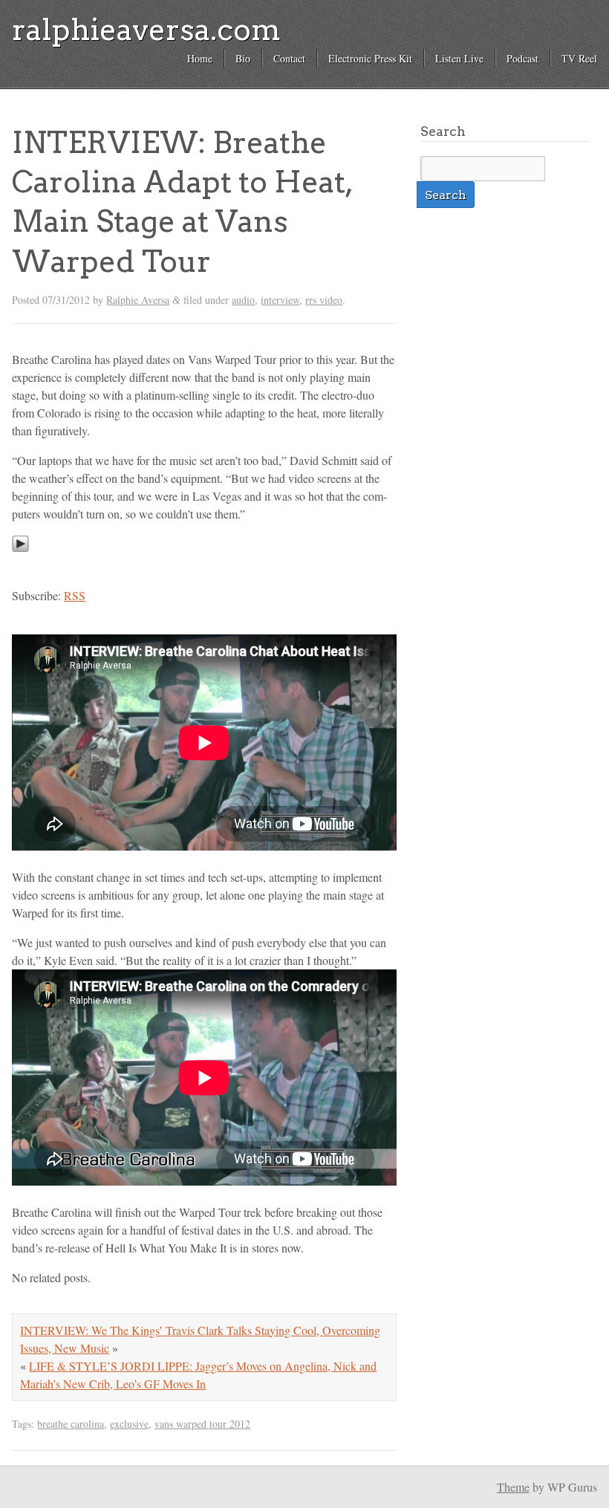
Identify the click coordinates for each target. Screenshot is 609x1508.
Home (199, 58)
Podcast (522, 58)
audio (243, 300)
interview (280, 300)
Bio (242, 58)
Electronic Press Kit (370, 58)
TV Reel (579, 58)
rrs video (323, 300)
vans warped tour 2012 (202, 1424)
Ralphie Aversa (137, 300)
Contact (289, 58)
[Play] (20, 565)
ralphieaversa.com (146, 30)
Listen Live (459, 58)
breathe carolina (70, 1424)
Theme (513, 1487)
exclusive (129, 1424)
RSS (74, 595)
